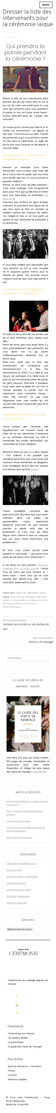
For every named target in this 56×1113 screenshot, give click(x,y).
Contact (12, 1075)
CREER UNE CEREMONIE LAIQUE (30, 592)
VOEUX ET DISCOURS (17, 902)
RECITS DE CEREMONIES (18, 896)
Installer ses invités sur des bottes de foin (26, 625)
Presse (11, 1070)
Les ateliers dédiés (18, 1037)
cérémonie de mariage (22, 596)
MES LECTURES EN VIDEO (19, 889)
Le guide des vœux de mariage (25, 1046)
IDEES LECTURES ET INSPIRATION (22, 876)
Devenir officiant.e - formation (25, 1066)
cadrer (35, 469)
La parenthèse (15, 1042)
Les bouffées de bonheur (20, 837)
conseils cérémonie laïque (24, 600)
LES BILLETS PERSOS (16, 883)
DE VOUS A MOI (14, 870)
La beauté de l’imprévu (18, 821)
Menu (46, 4)
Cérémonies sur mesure (21, 1033)
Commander (39, 771)
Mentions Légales (17, 1079)
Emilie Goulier (10, 37)
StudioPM (22, 1104)
